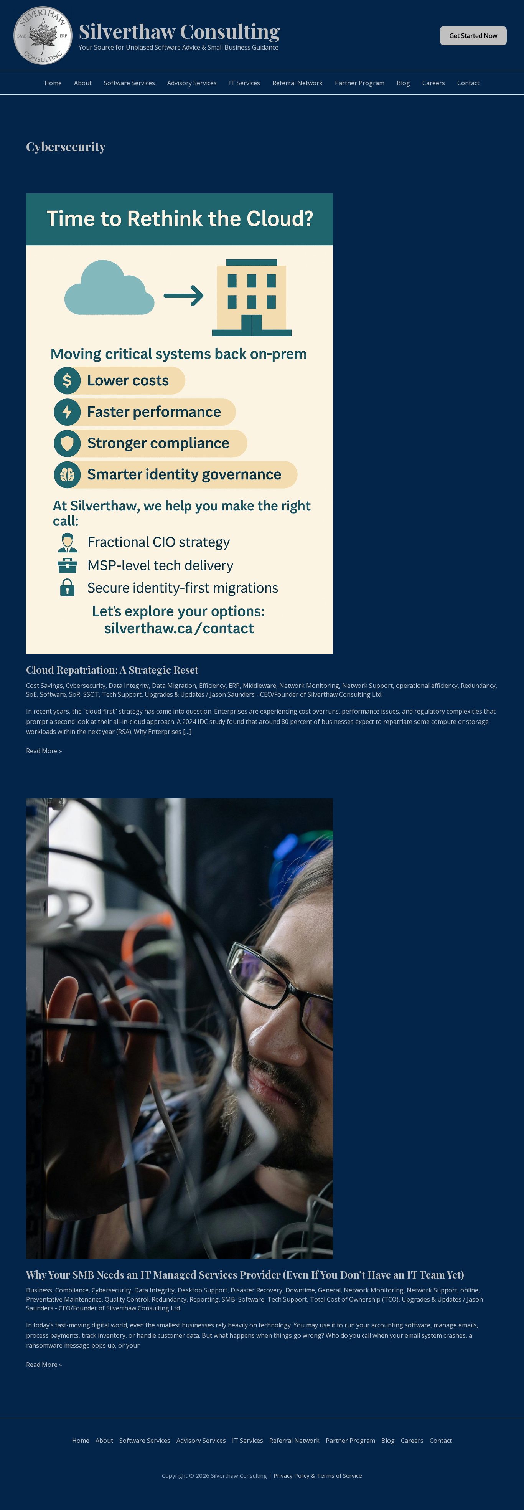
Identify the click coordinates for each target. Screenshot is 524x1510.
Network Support (367, 685)
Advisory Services (192, 83)
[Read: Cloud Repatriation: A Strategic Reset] (179, 423)
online (469, 1290)
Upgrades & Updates (174, 694)
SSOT (91, 694)
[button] (473, 35)
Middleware (259, 685)
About (83, 83)
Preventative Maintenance (64, 1299)
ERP (234, 685)
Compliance (72, 1290)
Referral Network (297, 83)
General (329, 1290)
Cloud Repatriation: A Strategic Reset (112, 669)
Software (53, 694)
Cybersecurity (85, 685)
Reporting (204, 1299)
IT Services (244, 83)
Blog (403, 83)
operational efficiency (427, 685)
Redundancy (478, 685)
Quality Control (126, 1299)
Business (39, 1290)
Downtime (300, 1290)
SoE (31, 694)
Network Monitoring (309, 685)
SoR (74, 694)
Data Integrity (129, 685)
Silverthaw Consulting (179, 31)
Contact (468, 83)
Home (53, 83)
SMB (228, 1299)
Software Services (129, 83)
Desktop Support (202, 1290)
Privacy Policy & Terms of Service (318, 1475)
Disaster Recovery (256, 1290)
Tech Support (122, 694)
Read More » (44, 751)
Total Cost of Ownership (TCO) (354, 1299)
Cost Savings (44, 685)
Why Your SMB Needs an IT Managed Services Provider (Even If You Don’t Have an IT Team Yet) (245, 1274)
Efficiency (212, 685)
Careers (433, 83)
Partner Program (359, 83)
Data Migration (174, 685)
